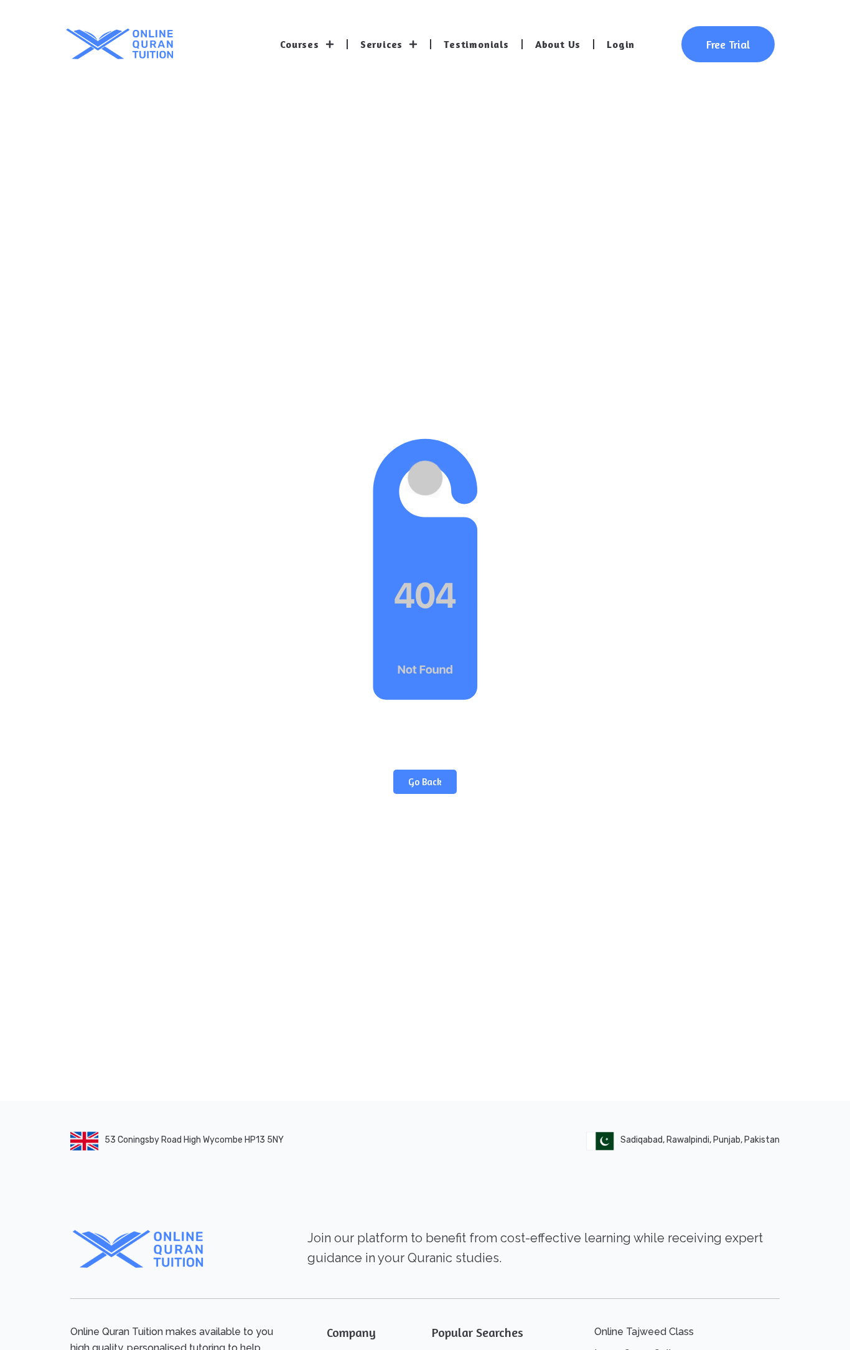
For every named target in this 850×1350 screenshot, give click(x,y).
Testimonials (476, 44)
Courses (299, 44)
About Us (558, 44)
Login (621, 44)
